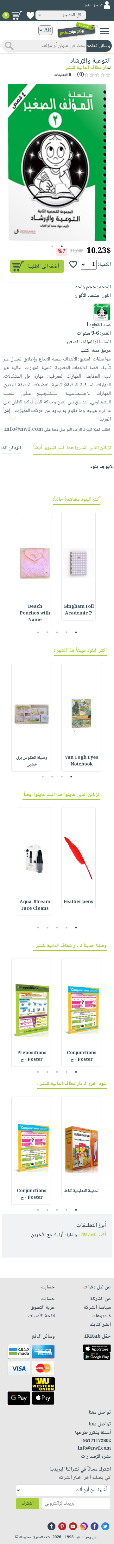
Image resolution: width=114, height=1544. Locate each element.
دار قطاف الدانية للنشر (87, 68)
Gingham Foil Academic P (78, 610)
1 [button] (61, 246)
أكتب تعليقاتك (92, 1235)
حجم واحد (85, 287)
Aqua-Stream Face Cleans (35, 905)
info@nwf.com (23, 429)
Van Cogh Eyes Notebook (81, 761)
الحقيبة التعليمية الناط (81, 1191)
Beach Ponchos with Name (35, 613)
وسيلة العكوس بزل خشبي (31, 761)
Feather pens (78, 902)
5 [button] (38, 632)
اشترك (28, 1503)
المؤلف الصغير (80, 342)
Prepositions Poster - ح (32, 1056)
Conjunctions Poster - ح (82, 1056)
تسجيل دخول (92, 5)
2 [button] (52, 246)
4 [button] (47, 632)
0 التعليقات (63, 75)
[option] (57, 162)
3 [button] (57, 632)
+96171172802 (95, 1441)
